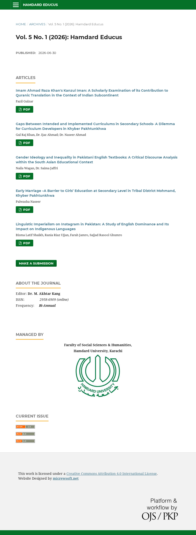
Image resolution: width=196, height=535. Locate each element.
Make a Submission (36, 263)
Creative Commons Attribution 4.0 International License (111, 473)
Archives (37, 24)
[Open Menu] (16, 5)
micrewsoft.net (66, 478)
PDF (26, 109)
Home (21, 24)
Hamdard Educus (40, 5)
